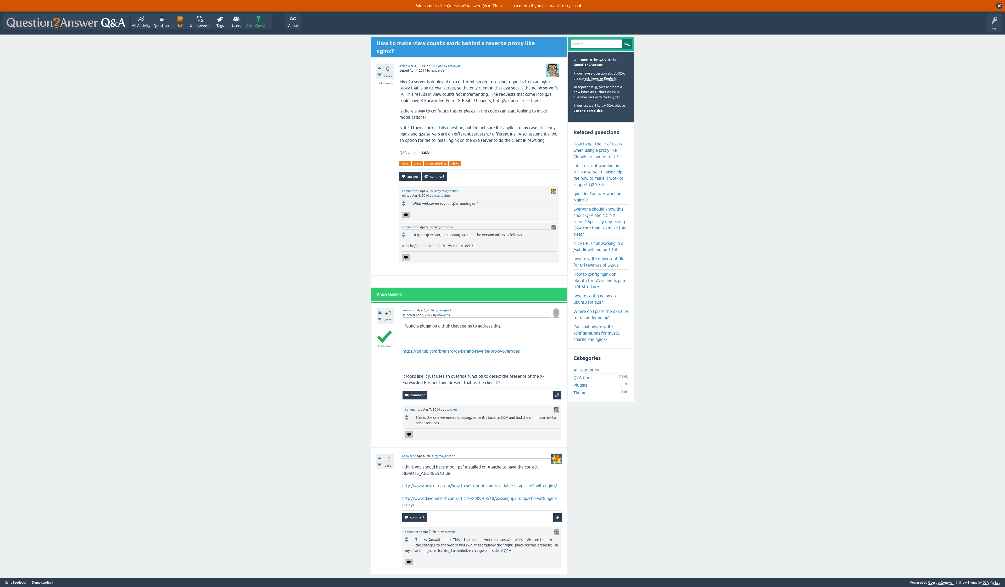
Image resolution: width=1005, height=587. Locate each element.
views (455, 163)
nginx (405, 163)
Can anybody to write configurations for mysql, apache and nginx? (596, 333)
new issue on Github (589, 92)
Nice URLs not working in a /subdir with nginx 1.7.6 (598, 246)
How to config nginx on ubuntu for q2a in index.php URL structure (599, 280)
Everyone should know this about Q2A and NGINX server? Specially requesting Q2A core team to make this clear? (599, 221)
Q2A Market (991, 582)
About (293, 26)
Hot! (180, 26)
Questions (161, 26)
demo (524, 5)
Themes (580, 392)
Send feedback (15, 582)
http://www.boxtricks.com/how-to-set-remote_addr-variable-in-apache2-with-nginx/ (479, 485)
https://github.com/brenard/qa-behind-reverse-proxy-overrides (461, 351)
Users (236, 26)
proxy (417, 163)
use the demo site (588, 111)
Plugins (580, 385)
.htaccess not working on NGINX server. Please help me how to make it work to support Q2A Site (598, 175)
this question (451, 127)
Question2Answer (587, 65)
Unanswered (200, 26)
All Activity (141, 26)
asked (403, 66)
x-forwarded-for (436, 163)
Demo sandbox (42, 582)
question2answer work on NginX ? (597, 196)
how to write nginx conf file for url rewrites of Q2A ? (598, 261)
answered (409, 310)
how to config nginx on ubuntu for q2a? (594, 299)
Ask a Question (258, 26)
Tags (220, 26)
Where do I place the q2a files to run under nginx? (601, 314)
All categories (586, 370)
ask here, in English (600, 78)
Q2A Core (436, 66)
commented (410, 191)
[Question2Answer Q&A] (66, 22)
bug (611, 97)
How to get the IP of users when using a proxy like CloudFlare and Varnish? (597, 150)
